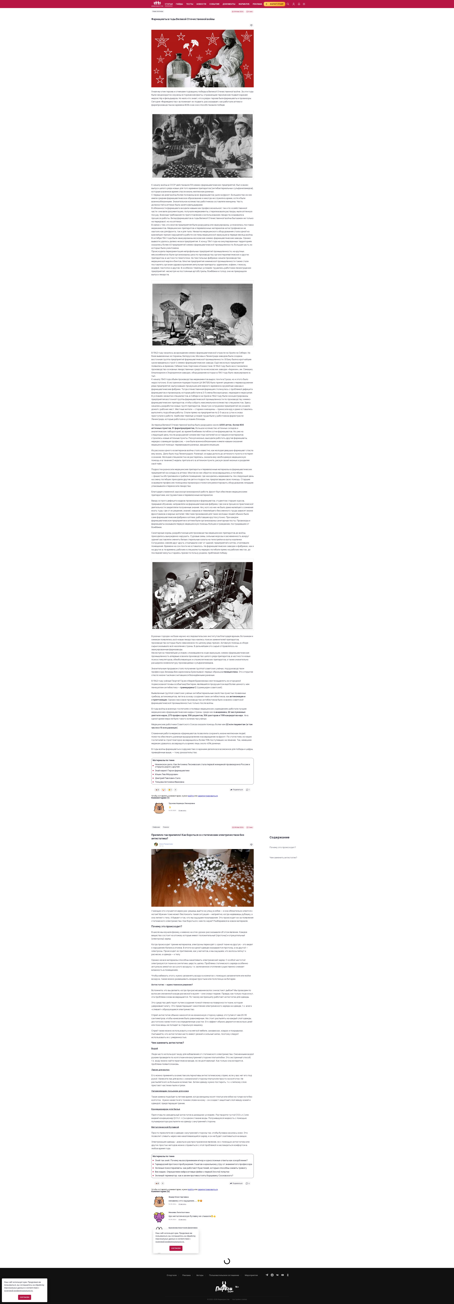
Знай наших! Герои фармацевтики (172, 770)
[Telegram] (267, 1275)
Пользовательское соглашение (224, 1275)
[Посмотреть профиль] (159, 808)
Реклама (257, 4)
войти (191, 795)
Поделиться (238, 790)
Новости (201, 4)
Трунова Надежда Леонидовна (182, 803)
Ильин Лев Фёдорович (166, 774)
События (214, 4)
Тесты (189, 4)
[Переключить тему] (303, 4)
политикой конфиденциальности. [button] (18, 1291)
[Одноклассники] (287, 1275)
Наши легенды (158, 11)
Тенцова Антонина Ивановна (169, 782)
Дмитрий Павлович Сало (168, 778)
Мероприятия (251, 1275)
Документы (229, 4)
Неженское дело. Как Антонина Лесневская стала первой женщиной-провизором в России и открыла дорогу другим (202, 765)
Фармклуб (244, 4)
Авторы (199, 1275)
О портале (172, 1275)
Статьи (169, 4)
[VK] (277, 1275)
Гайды (179, 4)
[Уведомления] (299, 4)
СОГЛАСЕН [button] (24, 1297)
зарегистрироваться (208, 795)
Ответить (182, 810)
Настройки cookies (239, 1299)
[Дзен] (272, 1275)
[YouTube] (282, 1275)
